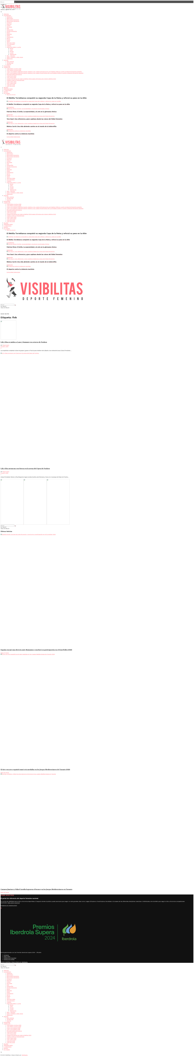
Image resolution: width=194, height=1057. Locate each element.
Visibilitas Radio (8, 89)
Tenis (8, 41)
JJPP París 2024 (11, 77)
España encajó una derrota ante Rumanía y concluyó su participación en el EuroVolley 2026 (36, 650)
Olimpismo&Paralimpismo (14, 74)
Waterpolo (10, 58)
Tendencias (10, 63)
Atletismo (9, 17)
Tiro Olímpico (11, 44)
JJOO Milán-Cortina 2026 (14, 68)
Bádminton (10, 18)
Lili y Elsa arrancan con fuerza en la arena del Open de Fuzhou (25, 468)
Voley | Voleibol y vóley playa (15, 57)
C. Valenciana (7, 90)
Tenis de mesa (11, 43)
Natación (9, 34)
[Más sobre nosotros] (14, 903)
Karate (12, 51)
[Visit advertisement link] (12, 524)
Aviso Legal (7, 956)
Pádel (8, 35)
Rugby (8, 40)
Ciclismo (9, 22)
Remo (8, 38)
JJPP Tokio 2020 (11, 83)
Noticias (6, 60)
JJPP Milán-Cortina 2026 (14, 70)
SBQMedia (25, 962)
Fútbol (8, 25)
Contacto (6, 955)
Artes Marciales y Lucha (14, 47)
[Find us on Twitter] (1, 908)
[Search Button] (15, 2)
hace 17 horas (5, 653)
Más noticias (10, 61)
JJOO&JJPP (7, 67)
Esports (9, 64)
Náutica (6, 87)
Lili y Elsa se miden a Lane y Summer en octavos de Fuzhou (24, 342)
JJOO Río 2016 (11, 84)
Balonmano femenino (13, 21)
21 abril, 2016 (4, 473)
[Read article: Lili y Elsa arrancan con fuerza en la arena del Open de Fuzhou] (97, 409)
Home (2, 313)
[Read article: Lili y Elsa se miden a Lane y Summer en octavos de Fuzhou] (97, 330)
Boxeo (11, 48)
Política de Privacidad (10, 958)
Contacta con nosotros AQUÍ (9, 905)
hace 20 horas (5, 772)
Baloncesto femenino (13, 19)
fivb (8, 313)
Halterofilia (10, 30)
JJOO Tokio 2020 (11, 81)
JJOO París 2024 (11, 76)
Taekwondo (13, 54)
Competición (7, 15)
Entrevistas (7, 66)
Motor (8, 32)
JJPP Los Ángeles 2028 (13, 1029)
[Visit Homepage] (11, 9)
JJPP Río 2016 (11, 86)
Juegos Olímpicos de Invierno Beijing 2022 (19, 1035)
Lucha (11, 53)
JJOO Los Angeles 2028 (13, 1028)
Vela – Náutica (11, 1012)
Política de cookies (9, 959)
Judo (11, 50)
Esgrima (9, 24)
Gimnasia (9, 27)
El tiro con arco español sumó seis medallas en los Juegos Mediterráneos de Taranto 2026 (35, 769)
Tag (5, 313)
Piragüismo (10, 37)
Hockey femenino (12, 31)
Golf (8, 28)
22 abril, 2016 (4, 346)
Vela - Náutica (11, 55)
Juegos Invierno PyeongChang (15, 80)
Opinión (6, 92)
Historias (6, 14)
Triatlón (9, 45)
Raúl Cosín (6, 345)
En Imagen (7, 93)
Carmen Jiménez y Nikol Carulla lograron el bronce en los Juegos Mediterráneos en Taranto (36, 889)
